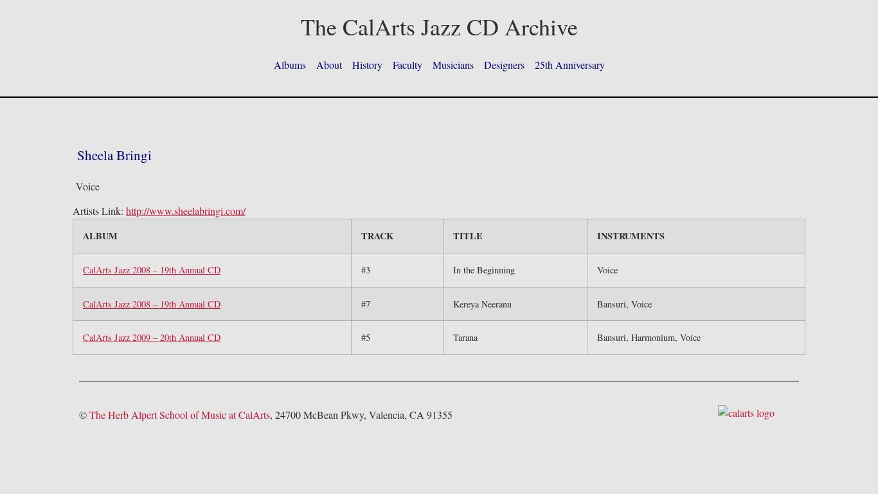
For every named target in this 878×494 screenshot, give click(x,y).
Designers (504, 64)
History (367, 64)
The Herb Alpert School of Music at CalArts (179, 414)
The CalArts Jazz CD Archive (439, 26)
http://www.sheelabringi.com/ (186, 210)
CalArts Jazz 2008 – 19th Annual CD (151, 270)
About (329, 64)
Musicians (453, 64)
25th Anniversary (570, 64)
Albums (290, 64)
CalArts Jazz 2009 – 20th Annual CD (151, 337)
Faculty (407, 64)
